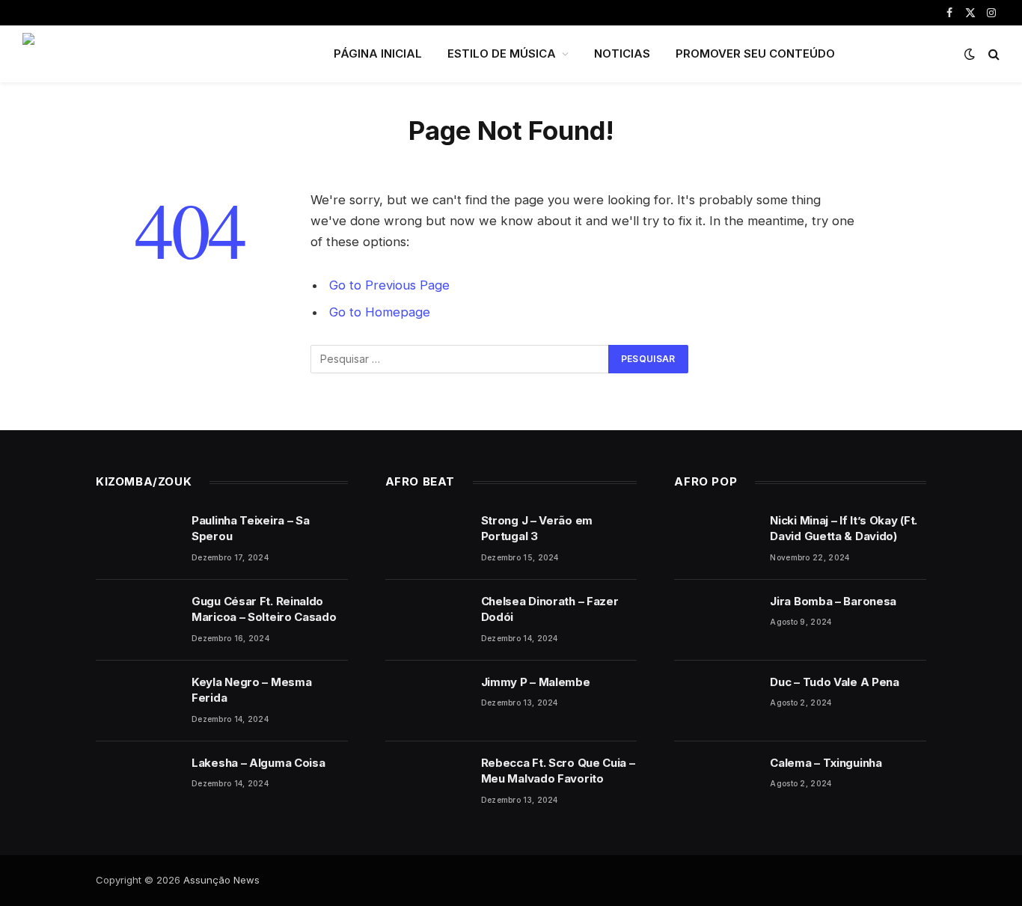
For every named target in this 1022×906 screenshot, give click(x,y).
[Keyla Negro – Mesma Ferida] (137, 701)
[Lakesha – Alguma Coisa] (137, 781)
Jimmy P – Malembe (535, 682)
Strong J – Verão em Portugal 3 (537, 528)
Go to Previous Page (389, 285)
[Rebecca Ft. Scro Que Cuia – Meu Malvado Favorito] (426, 781)
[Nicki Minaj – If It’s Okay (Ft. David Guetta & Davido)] (715, 539)
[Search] (992, 54)
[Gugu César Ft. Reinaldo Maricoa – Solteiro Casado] (137, 620)
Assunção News (221, 880)
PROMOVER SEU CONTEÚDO (755, 53)
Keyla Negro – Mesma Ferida (251, 690)
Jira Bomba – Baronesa (833, 601)
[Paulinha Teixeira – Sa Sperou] (137, 539)
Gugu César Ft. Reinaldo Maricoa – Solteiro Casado (264, 609)
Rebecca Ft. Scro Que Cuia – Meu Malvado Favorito (558, 771)
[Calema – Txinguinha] (715, 781)
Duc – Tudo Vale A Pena (834, 682)
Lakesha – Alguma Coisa (258, 763)
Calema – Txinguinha (825, 763)
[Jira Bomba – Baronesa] (715, 620)
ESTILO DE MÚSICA (501, 53)
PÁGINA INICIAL (378, 53)
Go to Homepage (379, 311)
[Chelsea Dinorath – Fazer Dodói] (426, 620)
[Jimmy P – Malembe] (426, 701)
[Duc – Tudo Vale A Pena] (715, 701)
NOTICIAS (622, 53)
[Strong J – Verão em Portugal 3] (426, 539)
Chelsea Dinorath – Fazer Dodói (550, 609)
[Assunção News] (158, 53)
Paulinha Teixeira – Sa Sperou (250, 528)
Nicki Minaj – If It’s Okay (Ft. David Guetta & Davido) (843, 528)
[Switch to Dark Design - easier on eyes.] (970, 54)
